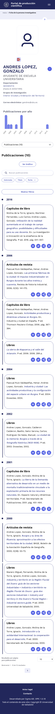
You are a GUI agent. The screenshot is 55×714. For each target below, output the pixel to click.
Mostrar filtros (27, 192)
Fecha (30, 180)
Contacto (27, 693)
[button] (44, 19)
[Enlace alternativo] (38, 246)
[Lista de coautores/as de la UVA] (49, 246)
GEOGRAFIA (8, 86)
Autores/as (8, 180)
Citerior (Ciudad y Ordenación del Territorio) (23, 96)
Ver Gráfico (27, 164)
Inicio (5, 13)
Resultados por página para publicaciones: (10, 659)
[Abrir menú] (49, 4)
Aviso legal (27, 689)
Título (20, 180)
